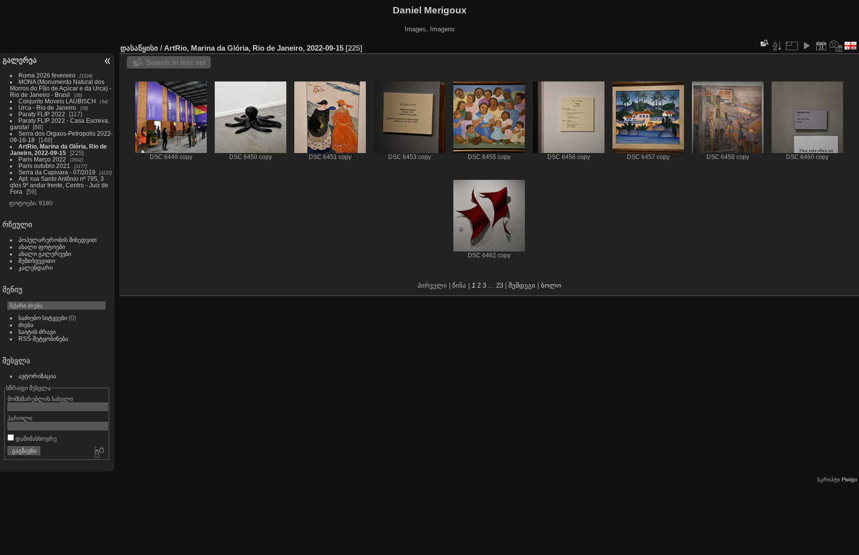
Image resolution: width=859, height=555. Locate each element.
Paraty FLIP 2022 (41, 114)
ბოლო (551, 285)
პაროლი (19, 418)
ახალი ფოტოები (41, 246)
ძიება (25, 324)
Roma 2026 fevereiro (47, 75)
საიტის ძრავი (37, 331)
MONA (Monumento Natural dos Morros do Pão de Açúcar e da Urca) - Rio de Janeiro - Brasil (60, 88)
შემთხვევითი (36, 260)
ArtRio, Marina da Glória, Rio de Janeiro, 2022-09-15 (58, 149)
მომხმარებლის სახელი (40, 399)
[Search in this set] (763, 43)
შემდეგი (522, 285)
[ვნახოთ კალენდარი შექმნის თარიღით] (836, 45)
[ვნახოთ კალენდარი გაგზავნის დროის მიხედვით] (821, 45)
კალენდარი (35, 267)
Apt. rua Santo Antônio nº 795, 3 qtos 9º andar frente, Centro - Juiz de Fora (59, 185)
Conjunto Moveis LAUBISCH (57, 101)
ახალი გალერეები (44, 253)
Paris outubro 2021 (44, 165)
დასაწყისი (139, 48)
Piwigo (849, 479)
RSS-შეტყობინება (43, 338)
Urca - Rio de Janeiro (47, 107)
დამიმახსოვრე (35, 438)
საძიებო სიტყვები (42, 318)
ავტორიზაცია (37, 376)
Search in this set (176, 62)
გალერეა (19, 60)
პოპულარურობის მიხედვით (57, 240)
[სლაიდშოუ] (806, 45)
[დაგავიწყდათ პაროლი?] (98, 452)
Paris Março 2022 (42, 159)
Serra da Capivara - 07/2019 (56, 172)
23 (499, 285)
